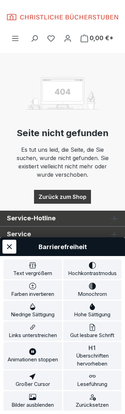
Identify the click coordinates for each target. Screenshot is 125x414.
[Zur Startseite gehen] (62, 17)
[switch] (32, 269)
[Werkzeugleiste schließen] (9, 247)
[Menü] (15, 38)
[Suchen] (34, 38)
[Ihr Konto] (67, 38)
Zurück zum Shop (62, 196)
